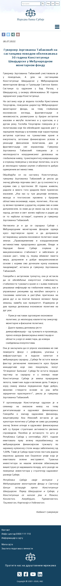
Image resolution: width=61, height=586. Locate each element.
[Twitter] (8, 34)
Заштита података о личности (17, 548)
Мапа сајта (7, 544)
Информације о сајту (12, 538)
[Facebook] (3, 34)
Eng (57, 3)
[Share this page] (13, 34)
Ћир (48, 3)
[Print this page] (18, 34)
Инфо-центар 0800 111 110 (16, 534)
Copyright (21, 581)
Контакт (5, 530)
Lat (53, 3)
